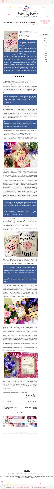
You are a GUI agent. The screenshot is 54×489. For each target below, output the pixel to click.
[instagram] (41, 21)
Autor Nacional (15, 24)
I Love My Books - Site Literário (23, 487)
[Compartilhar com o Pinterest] (33, 401)
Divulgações (32, 24)
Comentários (7, 401)
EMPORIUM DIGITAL (43, 487)
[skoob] (44, 23)
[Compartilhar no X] (28, 401)
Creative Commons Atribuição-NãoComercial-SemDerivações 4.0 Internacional (27, 475)
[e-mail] (46, 23)
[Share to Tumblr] (35, 401)
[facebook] (44, 21)
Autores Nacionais (24, 24)
